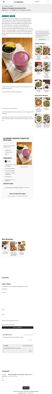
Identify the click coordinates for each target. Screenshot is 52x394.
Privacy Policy (20, 391)
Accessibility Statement (34, 391)
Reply (30, 340)
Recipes (6, 6)
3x (9, 161)
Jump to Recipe (5, 16)
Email (3, 314)
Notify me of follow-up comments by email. (10, 320)
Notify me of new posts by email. (8, 324)
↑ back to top (26, 387)
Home (3, 6)
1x (5, 161)
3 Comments (28, 10)
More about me (42, 39)
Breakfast (11, 6)
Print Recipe (12, 16)
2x (7, 161)
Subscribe (26, 391)
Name (3, 309)
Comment (4, 292)
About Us (15, 391)
